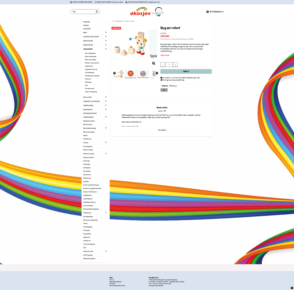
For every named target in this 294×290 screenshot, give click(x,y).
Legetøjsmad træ (91, 69)
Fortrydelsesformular (117, 286)
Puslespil (86, 230)
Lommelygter (88, 206)
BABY (85, 33)
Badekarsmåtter (89, 121)
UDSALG (86, 25)
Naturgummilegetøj (90, 220)
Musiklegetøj (89, 72)
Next (157, 73)
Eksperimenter (88, 157)
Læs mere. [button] (165, 55)
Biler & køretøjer (90, 60)
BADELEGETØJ (88, 45)
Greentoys (87, 175)
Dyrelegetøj (87, 146)
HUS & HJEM (87, 97)
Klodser (86, 181)
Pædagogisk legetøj (92, 76)
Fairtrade (86, 161)
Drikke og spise (88, 154)
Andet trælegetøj (91, 92)
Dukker (85, 143)
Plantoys (88, 79)
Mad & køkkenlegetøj (91, 209)
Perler (85, 223)
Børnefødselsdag (89, 128)
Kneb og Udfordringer (91, 185)
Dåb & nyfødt (88, 150)
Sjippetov (86, 237)
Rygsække (87, 234)
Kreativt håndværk (90, 192)
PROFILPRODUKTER (90, 113)
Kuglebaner (89, 66)
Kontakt (112, 284)
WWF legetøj (87, 255)
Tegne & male (88, 251)
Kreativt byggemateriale (92, 188)
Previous (114, 73)
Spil (86, 85)
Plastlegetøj (87, 227)
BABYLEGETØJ (88, 41)
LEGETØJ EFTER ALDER (91, 37)
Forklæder (87, 168)
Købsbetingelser (89, 259)
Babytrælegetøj (90, 56)
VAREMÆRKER (88, 117)
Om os (111, 280)
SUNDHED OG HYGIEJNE (91, 101)
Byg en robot (129, 21)
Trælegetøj (119, 21)
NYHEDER (86, 22)
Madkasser (87, 213)
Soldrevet (86, 241)
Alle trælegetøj (90, 53)
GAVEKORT (87, 29)
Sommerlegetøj (89, 244)
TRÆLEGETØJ (88, 49)
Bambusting (87, 124)
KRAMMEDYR (87, 110)
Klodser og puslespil (92, 63)
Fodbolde (86, 164)
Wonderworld (89, 89)
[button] (215, 11)
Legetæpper (87, 199)
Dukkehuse (87, 139)
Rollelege (88, 82)
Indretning (87, 178)
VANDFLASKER (88, 105)
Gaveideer (87, 171)
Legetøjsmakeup (89, 202)
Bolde (85, 135)
